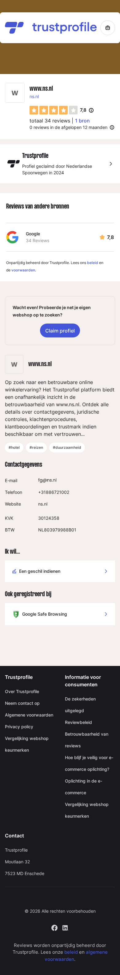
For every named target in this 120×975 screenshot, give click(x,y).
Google (33, 233)
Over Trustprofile (22, 691)
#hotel (14, 447)
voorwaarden (23, 270)
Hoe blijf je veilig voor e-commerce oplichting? (89, 763)
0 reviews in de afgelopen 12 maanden (68, 127)
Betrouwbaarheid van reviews (86, 739)
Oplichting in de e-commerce (83, 786)
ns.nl (34, 96)
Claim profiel (60, 331)
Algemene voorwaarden (29, 714)
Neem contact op (22, 703)
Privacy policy (19, 726)
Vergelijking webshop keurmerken (27, 744)
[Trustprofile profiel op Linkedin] (65, 927)
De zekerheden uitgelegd (80, 704)
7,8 (87, 110)
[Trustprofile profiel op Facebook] (54, 927)
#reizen (36, 447)
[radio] (34, 110)
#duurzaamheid (67, 447)
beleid (92, 262)
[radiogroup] (54, 110)
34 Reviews (37, 240)
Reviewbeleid (78, 722)
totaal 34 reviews (50, 121)
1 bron (82, 120)
